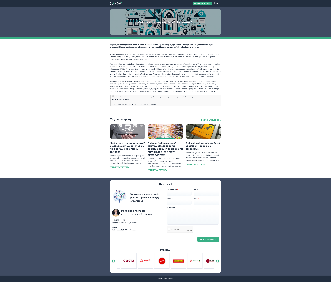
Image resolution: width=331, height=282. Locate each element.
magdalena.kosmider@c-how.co (124, 223)
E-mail (196, 199)
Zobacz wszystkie (210, 120)
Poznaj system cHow (202, 3)
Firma (196, 189)
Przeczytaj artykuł (119, 167)
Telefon (170, 199)
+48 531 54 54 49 (118, 220)
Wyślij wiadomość (209, 239)
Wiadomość (171, 207)
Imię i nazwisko (172, 189)
